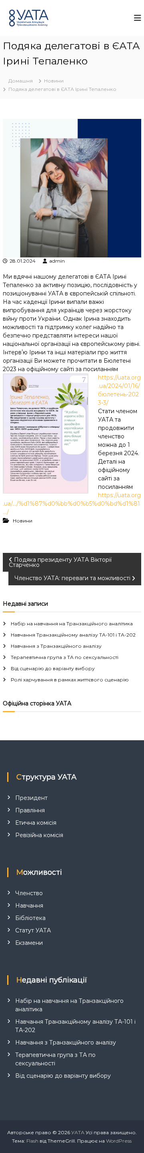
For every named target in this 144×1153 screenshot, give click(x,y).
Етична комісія (35, 822)
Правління (30, 810)
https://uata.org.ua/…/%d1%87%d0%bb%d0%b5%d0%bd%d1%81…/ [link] (72, 504)
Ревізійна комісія (39, 835)
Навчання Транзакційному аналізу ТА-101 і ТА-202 (73, 635)
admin (57, 261)
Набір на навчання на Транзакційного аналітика (72, 624)
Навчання (29, 905)
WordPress (119, 1141)
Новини (54, 81)
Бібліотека (30, 918)
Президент (31, 797)
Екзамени (29, 942)
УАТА (77, 1132)
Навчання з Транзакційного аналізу (56, 646)
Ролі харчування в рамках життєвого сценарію (70, 680)
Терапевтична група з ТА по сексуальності (64, 657)
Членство (29, 893)
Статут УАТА (33, 930)
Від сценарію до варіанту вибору (53, 668)
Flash (32, 1141)
